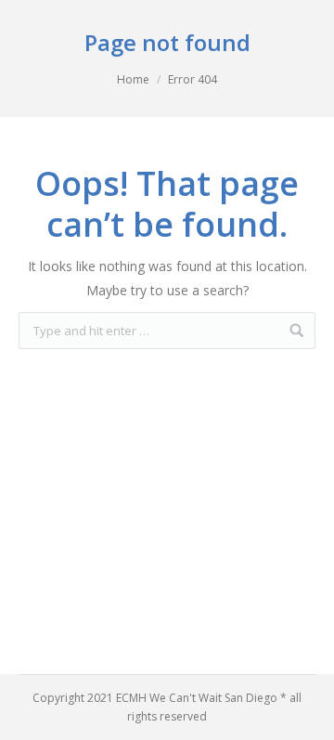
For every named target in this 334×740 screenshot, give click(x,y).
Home (133, 79)
